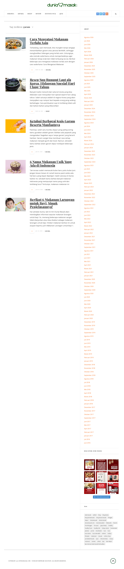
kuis (109, 531)
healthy (110, 525)
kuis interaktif (96, 533)
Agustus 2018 (88, 379)
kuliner (104, 533)
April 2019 (87, 350)
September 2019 (89, 333)
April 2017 (87, 429)
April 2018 (87, 393)
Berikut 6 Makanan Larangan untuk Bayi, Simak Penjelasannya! (52, 203)
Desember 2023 (89, 151)
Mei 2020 (87, 304)
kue (105, 531)
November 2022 (89, 197)
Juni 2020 (87, 301)
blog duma (105, 515)
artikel (94, 515)
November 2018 (89, 368)
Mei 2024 (87, 133)
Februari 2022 (89, 229)
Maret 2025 (88, 98)
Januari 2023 (88, 190)
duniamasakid (100, 523)
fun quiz (96, 525)
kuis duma (88, 533)
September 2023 (89, 162)
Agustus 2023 (88, 165)
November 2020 (89, 283)
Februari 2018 (89, 400)
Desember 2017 (89, 407)
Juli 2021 (87, 254)
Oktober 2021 (88, 244)
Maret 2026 (88, 55)
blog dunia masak (101, 517)
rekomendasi (104, 539)
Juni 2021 (87, 258)
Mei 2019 (87, 347)
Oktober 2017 (88, 414)
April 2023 (87, 180)
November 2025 (89, 69)
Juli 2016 (87, 439)
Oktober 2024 (88, 116)
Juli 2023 (87, 169)
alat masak (88, 515)
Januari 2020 (88, 318)
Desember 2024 (89, 109)
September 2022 (89, 205)
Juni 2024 (87, 130)
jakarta (87, 531)
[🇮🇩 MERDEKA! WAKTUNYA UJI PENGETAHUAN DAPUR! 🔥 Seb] (101, 476)
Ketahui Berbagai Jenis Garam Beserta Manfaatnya (52, 123)
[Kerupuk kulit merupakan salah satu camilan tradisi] (89, 464)
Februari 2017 (89, 432)
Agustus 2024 (88, 123)
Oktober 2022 (88, 201)
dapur (86, 520)
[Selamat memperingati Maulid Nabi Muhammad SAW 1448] (113, 464)
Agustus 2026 (88, 37)
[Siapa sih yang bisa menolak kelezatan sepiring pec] (89, 488)
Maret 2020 (88, 311)
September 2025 (89, 77)
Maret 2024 (88, 141)
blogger (110, 517)
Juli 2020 (87, 297)
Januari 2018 (88, 404)
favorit (115, 523)
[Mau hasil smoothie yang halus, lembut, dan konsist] (113, 476)
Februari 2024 (89, 144)
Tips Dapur (109, 541)
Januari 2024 (88, 148)
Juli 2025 (87, 84)
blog (99, 515)
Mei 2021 (87, 261)
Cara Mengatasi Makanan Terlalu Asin (49, 41)
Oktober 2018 (88, 372)
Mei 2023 (87, 176)
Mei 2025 (87, 91)
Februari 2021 (89, 272)
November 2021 (89, 240)
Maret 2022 (88, 226)
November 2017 (89, 411)
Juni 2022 (87, 215)
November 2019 (89, 325)
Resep (30, 14)
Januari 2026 (88, 62)
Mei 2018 (87, 390)
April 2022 (87, 222)
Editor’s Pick (50, 14)
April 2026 (87, 52)
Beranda (10, 14)
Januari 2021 (88, 276)
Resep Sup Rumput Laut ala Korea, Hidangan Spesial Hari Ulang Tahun (52, 83)
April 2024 (87, 137)
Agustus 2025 (88, 80)
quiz (97, 539)
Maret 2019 (88, 354)
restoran (87, 541)
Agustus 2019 (88, 336)
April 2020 (87, 308)
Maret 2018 (88, 397)
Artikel (21, 14)
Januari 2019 (88, 361)
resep (111, 539)
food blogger (88, 525)
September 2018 (89, 375)
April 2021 (87, 265)
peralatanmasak (89, 539)
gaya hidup (103, 525)
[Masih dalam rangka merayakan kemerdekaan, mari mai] (101, 488)
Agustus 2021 (88, 251)
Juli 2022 (87, 212)
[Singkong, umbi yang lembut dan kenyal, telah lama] (89, 476)
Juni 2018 (87, 386)
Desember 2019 (89, 322)
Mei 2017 (87, 425)
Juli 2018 (87, 382)
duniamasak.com (89, 523)
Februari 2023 (89, 187)
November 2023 (89, 155)
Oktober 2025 (88, 73)
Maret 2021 (88, 269)
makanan (93, 536)
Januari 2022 (88, 233)
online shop (107, 536)
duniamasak (93, 520)
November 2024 (89, 112)
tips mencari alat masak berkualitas (95, 544)
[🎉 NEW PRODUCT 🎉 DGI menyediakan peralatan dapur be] (113, 488)
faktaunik (108, 523)
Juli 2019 (87, 340)
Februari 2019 (89, 358)
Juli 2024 (87, 126)
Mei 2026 (87, 48)
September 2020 (89, 290)
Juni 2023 (87, 173)
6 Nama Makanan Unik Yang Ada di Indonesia (51, 163)
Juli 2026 (87, 41)
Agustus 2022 (88, 208)
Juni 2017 (87, 422)
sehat (98, 541)
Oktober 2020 (88, 286)
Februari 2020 (89, 315)
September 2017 (89, 418)
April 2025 (87, 94)
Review (38, 14)
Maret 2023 (88, 183)
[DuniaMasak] (62, 5)
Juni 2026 (87, 45)
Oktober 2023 (88, 158)
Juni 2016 (87, 443)
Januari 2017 (88, 436)
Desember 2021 (89, 237)
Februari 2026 (89, 59)
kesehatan (99, 531)
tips (103, 541)
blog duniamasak (89, 517)
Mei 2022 (87, 219)
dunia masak (102, 520)
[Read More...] (32, 70)
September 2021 (89, 247)
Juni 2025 (87, 87)
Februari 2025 (89, 101)
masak (100, 536)
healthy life (97, 528)
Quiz (61, 14)
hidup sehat (105, 528)
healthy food (88, 528)
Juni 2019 (87, 343)
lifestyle (87, 536)
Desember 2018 (89, 365)
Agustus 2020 (88, 293)
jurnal (92, 531)
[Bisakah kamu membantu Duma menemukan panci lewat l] (101, 464)
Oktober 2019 (88, 329)
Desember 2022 (89, 194)
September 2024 (89, 119)
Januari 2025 (88, 105)
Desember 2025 (89, 66)
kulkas (109, 533)
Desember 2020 (89, 279)
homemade (114, 528)
